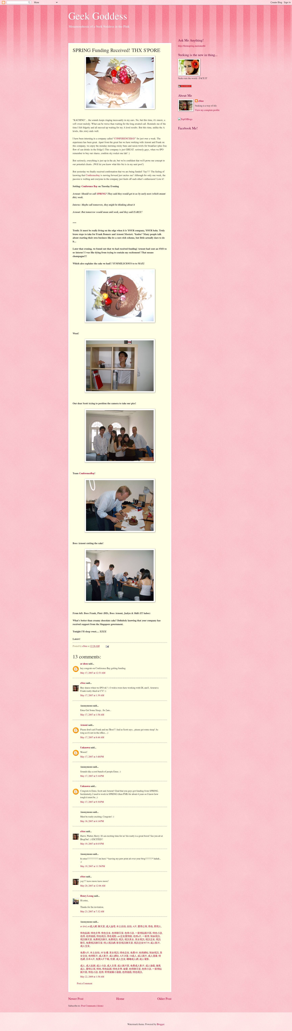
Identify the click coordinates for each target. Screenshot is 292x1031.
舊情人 (157, 926)
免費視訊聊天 (100, 939)
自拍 (129, 926)
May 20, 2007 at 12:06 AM (92, 885)
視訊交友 (150, 939)
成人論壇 (110, 926)
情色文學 (95, 932)
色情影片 (93, 955)
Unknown (85, 747)
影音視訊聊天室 (124, 942)
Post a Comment (84, 983)
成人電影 (144, 959)
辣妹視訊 (155, 936)
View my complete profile (207, 110)
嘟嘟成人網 (132, 959)
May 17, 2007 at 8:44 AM (92, 737)
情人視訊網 (109, 942)
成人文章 (111, 965)
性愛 (112, 959)
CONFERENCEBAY (124, 138)
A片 (134, 926)
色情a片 (137, 936)
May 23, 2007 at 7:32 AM (92, 911)
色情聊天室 (117, 932)
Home (120, 998)
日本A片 (90, 959)
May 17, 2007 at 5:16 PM (92, 775)
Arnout (84, 725)
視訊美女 (129, 939)
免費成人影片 (137, 965)
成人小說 (101, 965)
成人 (82, 965)
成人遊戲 (150, 965)
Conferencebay (93, 175)
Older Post (164, 998)
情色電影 (111, 936)
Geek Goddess (97, 15)
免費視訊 (113, 939)
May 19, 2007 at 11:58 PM (92, 866)
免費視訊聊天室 (94, 942)
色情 (82, 936)
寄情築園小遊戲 (112, 972)
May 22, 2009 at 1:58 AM (92, 976)
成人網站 (114, 955)
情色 (150, 926)
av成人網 (92, 926)
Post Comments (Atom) (92, 1005)
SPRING (101, 193)
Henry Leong (86, 896)
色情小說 (129, 932)
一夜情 (145, 936)
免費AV (134, 952)
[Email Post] (107, 646)
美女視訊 (139, 939)
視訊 (121, 939)
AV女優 (104, 952)
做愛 (125, 968)
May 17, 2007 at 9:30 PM (92, 801)
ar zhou (84, 663)
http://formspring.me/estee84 (191, 45)
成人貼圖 (90, 965)
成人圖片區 (123, 965)
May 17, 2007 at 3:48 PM (92, 756)
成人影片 (155, 942)
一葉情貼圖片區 (143, 932)
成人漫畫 (152, 955)
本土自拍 (121, 926)
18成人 (133, 955)
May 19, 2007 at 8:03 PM (92, 843)
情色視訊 (101, 936)
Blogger (160, 1024)
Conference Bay (89, 186)
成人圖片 (142, 955)
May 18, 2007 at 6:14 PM (92, 821)
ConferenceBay (86, 473)
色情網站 (143, 952)
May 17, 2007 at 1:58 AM (92, 714)
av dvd (83, 926)
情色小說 (157, 932)
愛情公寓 (142, 926)
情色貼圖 (85, 932)
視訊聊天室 (86, 939)
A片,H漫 (123, 955)
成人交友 (85, 946)
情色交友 (106, 932)
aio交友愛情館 (124, 936)
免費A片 (84, 952)
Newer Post (75, 998)
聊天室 (101, 926)
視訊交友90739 (141, 942)
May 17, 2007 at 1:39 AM (92, 695)
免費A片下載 (102, 959)
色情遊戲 (90, 936)
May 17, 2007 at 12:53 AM (92, 672)
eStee (83, 683)
